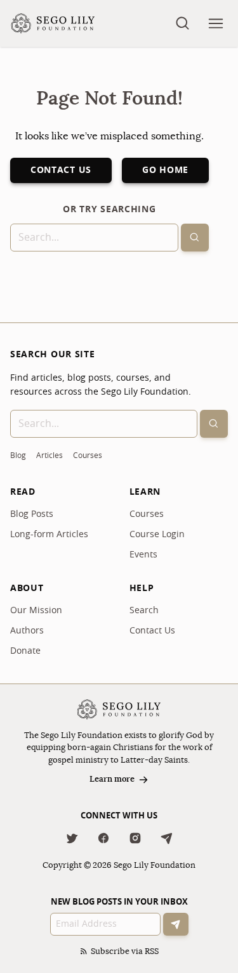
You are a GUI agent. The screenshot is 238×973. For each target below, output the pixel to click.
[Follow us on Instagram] (135, 838)
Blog (18, 455)
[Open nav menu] (216, 23)
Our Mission (36, 610)
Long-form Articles (49, 534)
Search (144, 610)
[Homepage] (53, 23)
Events (143, 554)
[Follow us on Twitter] (72, 838)
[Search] (195, 237)
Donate (25, 651)
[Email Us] (167, 838)
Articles (49, 455)
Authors (27, 630)
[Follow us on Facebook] (103, 838)
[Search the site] (182, 23)
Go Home (165, 170)
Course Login (157, 534)
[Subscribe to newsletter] (175, 924)
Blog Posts (31, 514)
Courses (87, 455)
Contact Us (60, 170)
